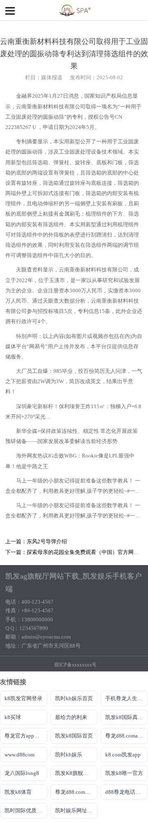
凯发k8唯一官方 (124, 773)
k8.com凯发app (123, 754)
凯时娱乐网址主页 (76, 810)
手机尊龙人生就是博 (126, 698)
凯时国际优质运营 (26, 810)
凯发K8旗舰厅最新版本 (76, 773)
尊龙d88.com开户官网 (76, 792)
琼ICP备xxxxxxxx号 (75, 665)
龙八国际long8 (22, 773)
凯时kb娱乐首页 (74, 698)
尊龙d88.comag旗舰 (126, 736)
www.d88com (20, 754)
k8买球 (13, 717)
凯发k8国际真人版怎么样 (126, 717)
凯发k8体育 (18, 792)
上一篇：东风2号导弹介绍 (36, 542)
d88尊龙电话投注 (125, 792)
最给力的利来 (71, 717)
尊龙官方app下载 (25, 736)
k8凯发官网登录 (23, 698)
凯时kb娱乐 (68, 754)
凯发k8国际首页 (74, 736)
